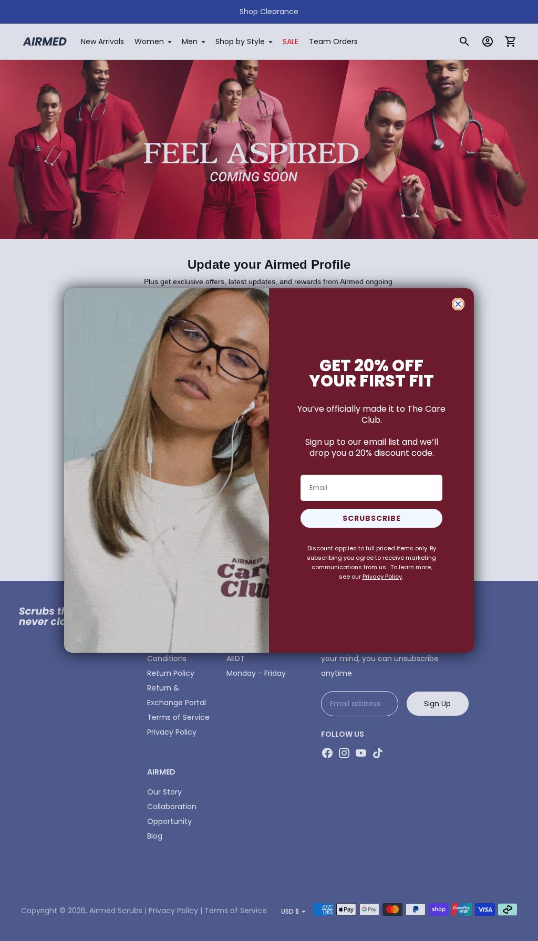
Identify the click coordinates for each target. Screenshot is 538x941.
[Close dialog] (458, 304)
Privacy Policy (382, 576)
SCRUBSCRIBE (372, 518)
